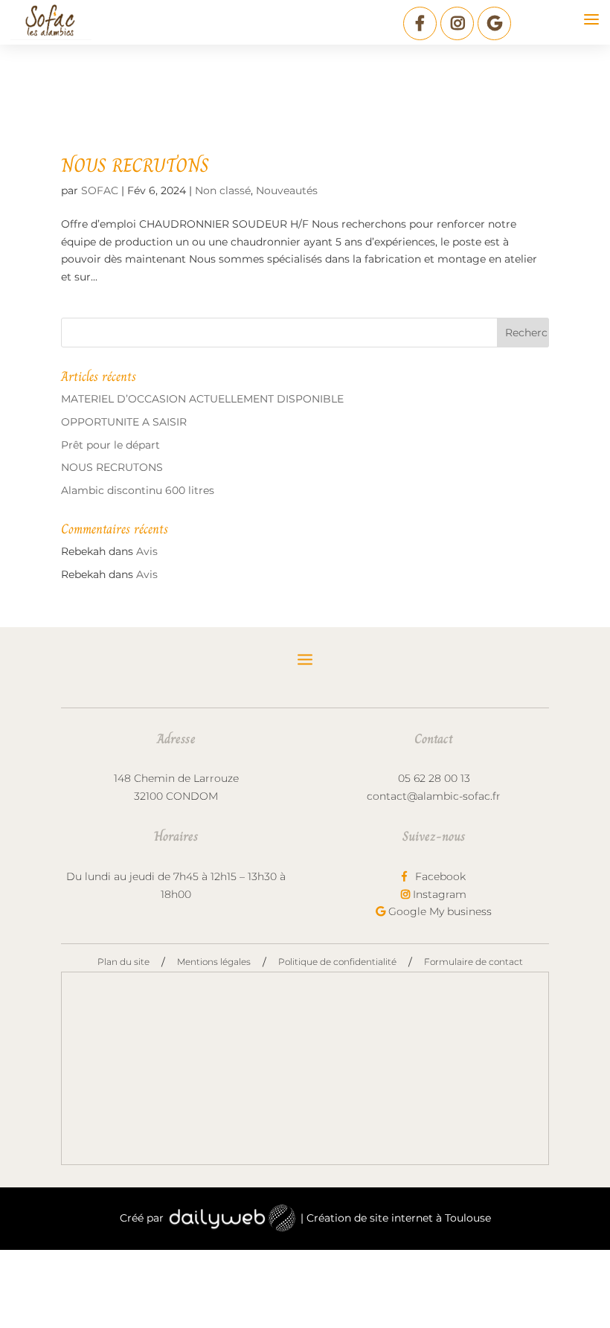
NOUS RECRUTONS (135, 165)
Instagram (438, 894)
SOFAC (99, 190)
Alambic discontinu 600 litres (137, 490)
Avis (147, 551)
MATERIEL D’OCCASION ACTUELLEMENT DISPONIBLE (202, 398)
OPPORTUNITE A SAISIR (124, 422)
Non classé (223, 190)
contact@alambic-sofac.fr (434, 796)
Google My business (438, 911)
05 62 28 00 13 (434, 778)
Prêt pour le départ (110, 445)
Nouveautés (287, 190)
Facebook (439, 876)
